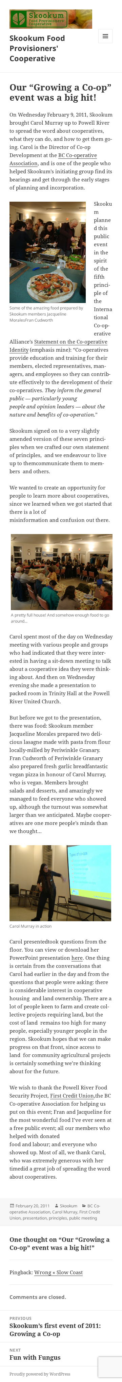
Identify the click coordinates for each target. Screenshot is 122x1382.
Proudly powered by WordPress (39, 1374)
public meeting (83, 1218)
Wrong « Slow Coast (58, 1272)
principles (58, 1218)
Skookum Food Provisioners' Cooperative (37, 48)
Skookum (68, 1206)
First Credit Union (72, 1095)
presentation (35, 1218)
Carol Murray (64, 1212)
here (77, 957)
